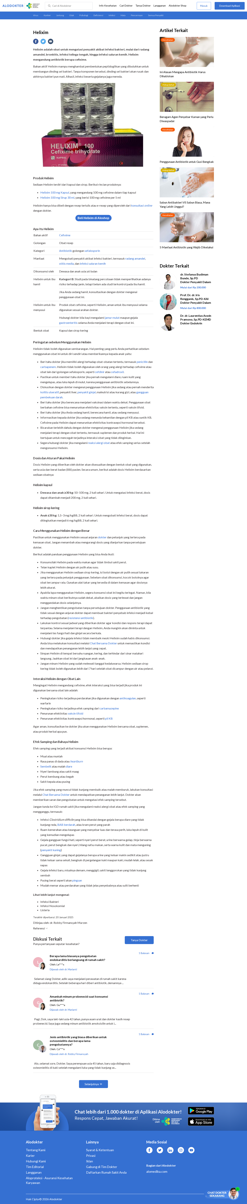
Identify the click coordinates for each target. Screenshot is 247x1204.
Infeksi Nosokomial (52, 906)
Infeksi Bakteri (49, 901)
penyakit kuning (51, 850)
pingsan (77, 880)
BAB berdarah (66, 824)
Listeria (45, 910)
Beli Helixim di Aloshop (93, 218)
